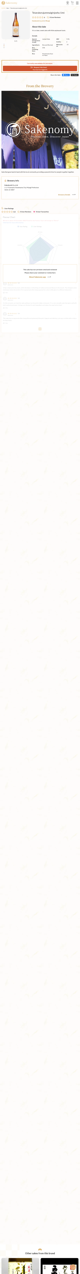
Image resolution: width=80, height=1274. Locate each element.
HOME (3, 8)
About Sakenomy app (37, 277)
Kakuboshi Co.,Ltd (38, 21)
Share (67, 75)
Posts (75, 75)
